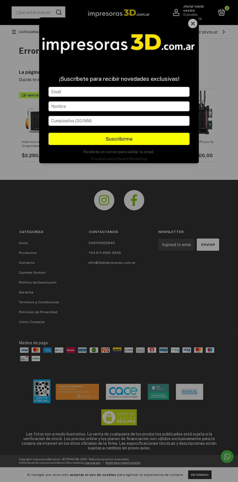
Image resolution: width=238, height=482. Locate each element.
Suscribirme (119, 139)
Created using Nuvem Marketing (119, 159)
